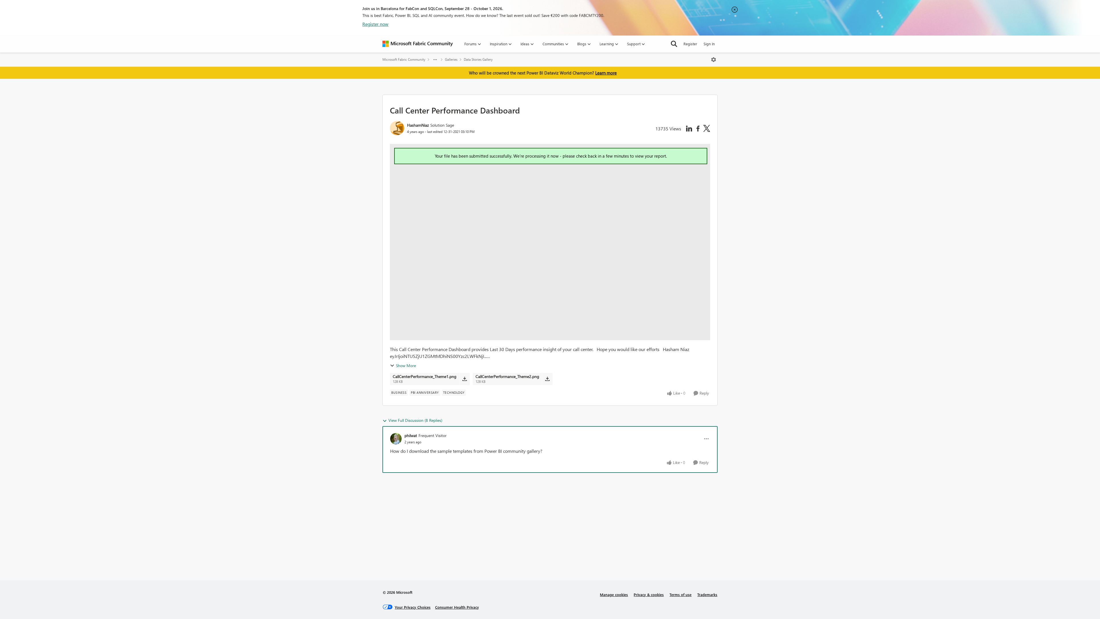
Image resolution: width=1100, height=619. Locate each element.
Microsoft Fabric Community (403, 59)
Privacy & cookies (649, 594)
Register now (375, 24)
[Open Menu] (714, 60)
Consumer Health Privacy (457, 607)
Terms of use (680, 594)
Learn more (606, 73)
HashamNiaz (418, 125)
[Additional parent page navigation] (435, 60)
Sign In (709, 43)
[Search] (674, 43)
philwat (410, 435)
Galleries (451, 59)
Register (690, 43)
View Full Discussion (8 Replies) (415, 420)
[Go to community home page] (417, 44)
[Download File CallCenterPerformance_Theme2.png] (547, 379)
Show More (406, 365)
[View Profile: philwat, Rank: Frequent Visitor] (396, 438)
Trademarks (707, 594)
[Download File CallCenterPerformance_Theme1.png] (464, 379)
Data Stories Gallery (478, 59)
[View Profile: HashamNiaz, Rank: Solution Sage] (397, 128)
